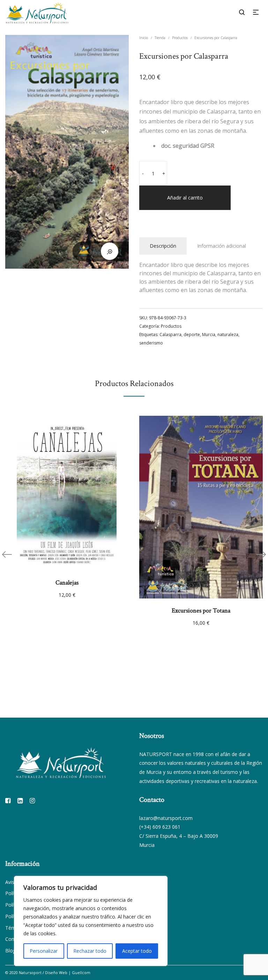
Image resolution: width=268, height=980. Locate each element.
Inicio (143, 37)
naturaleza (227, 334)
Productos (180, 37)
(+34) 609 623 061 (159, 826)
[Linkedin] (20, 800)
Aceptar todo (137, 951)
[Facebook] (7, 800)
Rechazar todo (89, 951)
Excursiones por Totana (201, 611)
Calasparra (170, 334)
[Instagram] (32, 800)
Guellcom (81, 972)
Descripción (163, 245)
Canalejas (67, 583)
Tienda (160, 37)
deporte (192, 334)
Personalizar (44, 951)
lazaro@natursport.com (166, 818)
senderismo (151, 343)
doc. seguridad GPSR (187, 146)
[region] (91, 921)
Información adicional (221, 245)
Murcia (208, 334)
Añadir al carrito (185, 197)
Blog (10, 950)
